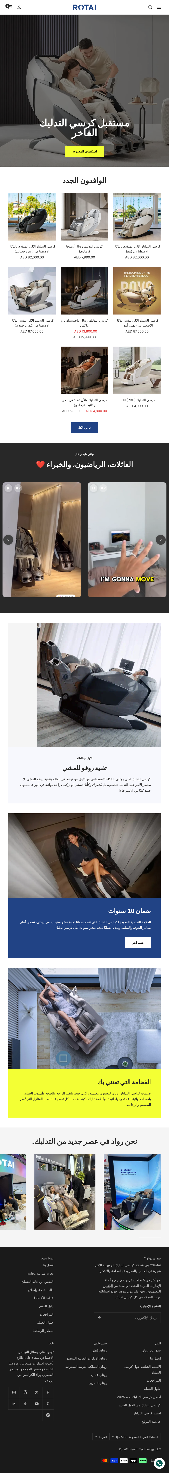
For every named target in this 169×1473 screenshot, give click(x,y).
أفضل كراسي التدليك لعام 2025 (139, 1397)
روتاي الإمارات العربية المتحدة (87, 1358)
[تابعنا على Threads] (25, 1392)
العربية (103, 1437)
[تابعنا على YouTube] (36, 1403)
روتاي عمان (99, 1375)
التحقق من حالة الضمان (37, 1282)
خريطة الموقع (151, 1421)
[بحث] (150, 7)
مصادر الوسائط (43, 1331)
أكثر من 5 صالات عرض (140, 1280)
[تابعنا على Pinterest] (48, 1403)
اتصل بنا (48, 1265)
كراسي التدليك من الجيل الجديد (140, 1405)
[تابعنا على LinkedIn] (14, 1403)
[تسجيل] (99, 1317)
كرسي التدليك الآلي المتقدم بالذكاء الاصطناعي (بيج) (137, 248)
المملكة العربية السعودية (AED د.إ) (137, 1437)
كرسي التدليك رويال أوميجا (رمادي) (84, 248)
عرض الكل (84, 427)
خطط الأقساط (44, 1298)
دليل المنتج (46, 1306)
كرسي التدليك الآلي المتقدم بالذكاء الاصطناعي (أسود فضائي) (32, 248)
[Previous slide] (8, 540)
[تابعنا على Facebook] (48, 1392)
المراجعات (46, 1314)
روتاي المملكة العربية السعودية (86, 1367)
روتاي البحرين (97, 1383)
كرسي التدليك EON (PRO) (137, 400)
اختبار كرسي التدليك (147, 1413)
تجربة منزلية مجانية (40, 1273)
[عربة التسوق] (10, 7)
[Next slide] (161, 540)
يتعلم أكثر (138, 942)
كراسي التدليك (125, 1265)
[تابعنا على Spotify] (48, 1415)
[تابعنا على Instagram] (14, 1392)
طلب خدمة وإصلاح (41, 1290)
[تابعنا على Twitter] (36, 1392)
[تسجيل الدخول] (19, 7)
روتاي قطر (99, 1350)
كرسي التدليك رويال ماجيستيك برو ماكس (84, 322)
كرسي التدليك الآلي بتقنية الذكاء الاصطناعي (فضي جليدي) (32, 322)
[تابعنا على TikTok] (25, 1403)
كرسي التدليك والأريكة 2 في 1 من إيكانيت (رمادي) (84, 402)
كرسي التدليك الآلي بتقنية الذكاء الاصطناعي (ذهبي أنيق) (136, 322)
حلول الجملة (45, 1322)
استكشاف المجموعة (84, 151)
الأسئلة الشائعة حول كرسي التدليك (142, 1369)
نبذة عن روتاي (151, 1350)
